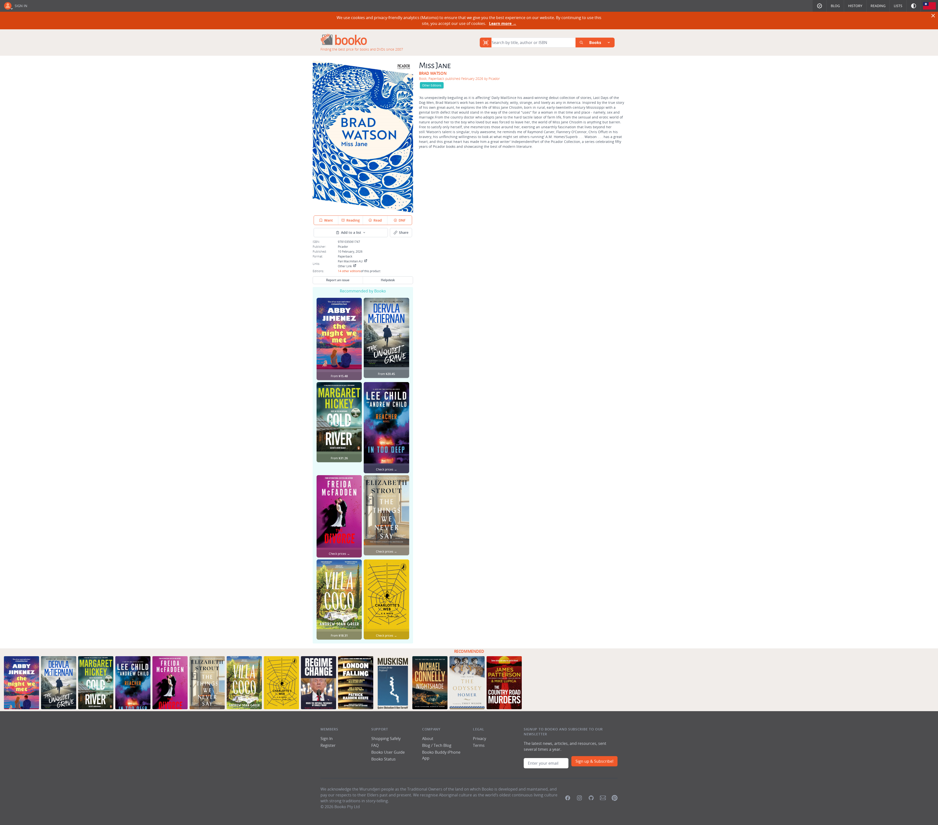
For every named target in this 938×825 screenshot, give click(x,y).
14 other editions (349, 271)
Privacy (479, 738)
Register (328, 745)
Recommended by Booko (363, 291)
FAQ (375, 745)
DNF (402, 220)
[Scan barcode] (485, 42)
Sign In (21, 5)
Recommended (469, 651)
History (855, 5)
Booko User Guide (388, 752)
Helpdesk (388, 280)
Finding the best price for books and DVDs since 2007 (361, 49)
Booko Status (383, 759)
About (427, 738)
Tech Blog (442, 745)
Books (595, 42)
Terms (479, 745)
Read (377, 220)
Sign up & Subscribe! (594, 761)
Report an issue (337, 280)
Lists (898, 5)
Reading (878, 5)
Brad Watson (433, 73)
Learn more (502, 23)
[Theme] (913, 6)
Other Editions (431, 85)
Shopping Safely (386, 738)
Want (328, 220)
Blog (835, 5)
